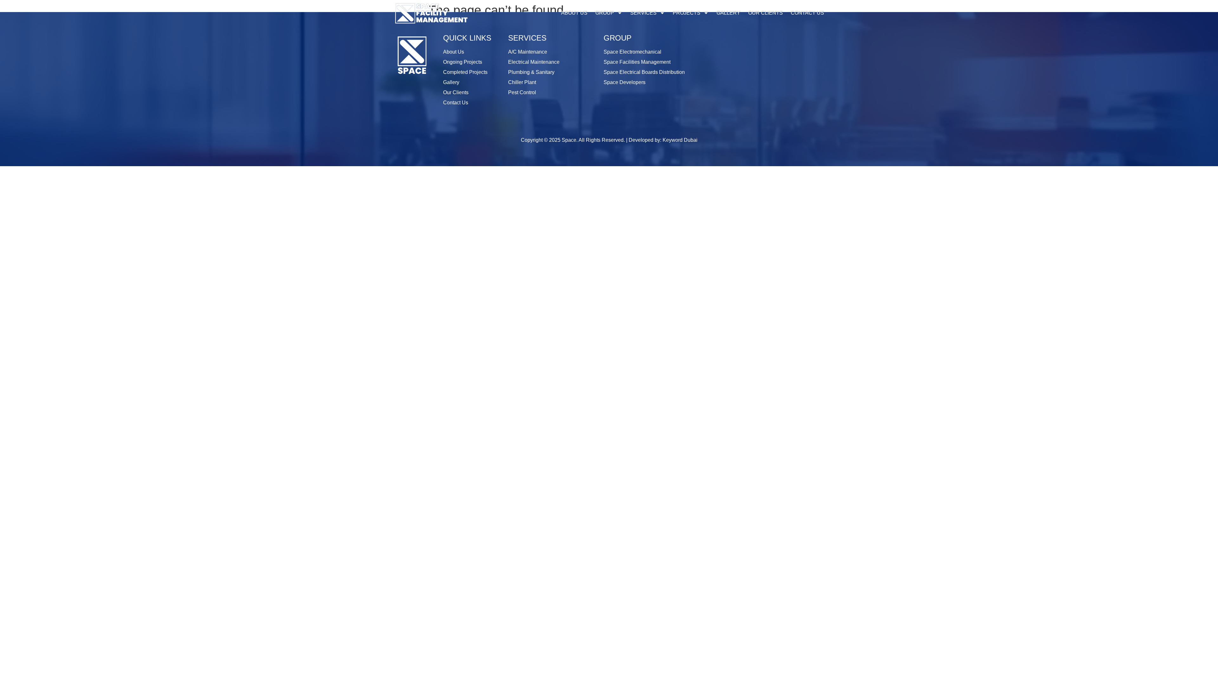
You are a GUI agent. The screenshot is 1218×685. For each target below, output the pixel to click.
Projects (686, 13)
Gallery (728, 13)
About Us (574, 13)
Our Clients (765, 13)
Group (604, 13)
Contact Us (807, 13)
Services (643, 13)
